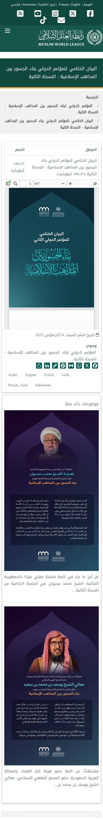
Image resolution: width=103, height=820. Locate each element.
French (49, 375)
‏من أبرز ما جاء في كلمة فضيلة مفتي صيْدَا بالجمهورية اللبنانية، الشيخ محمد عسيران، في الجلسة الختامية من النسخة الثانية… (51, 583)
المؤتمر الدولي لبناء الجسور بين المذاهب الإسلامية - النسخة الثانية (50, 356)
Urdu (65, 375)
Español (43, 4)
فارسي (15, 4)
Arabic (13, 375)
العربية (88, 4)
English (31, 375)
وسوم (91, 345)
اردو (52, 4)
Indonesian (29, 4)
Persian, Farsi (18, 385)
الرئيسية (92, 97)
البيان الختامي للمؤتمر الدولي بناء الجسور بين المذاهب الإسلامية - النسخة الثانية (51, 124)
